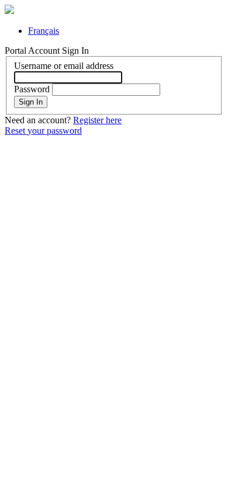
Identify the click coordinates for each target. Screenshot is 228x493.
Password (32, 89)
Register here (97, 120)
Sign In (31, 102)
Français (43, 31)
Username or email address (63, 66)
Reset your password (43, 131)
